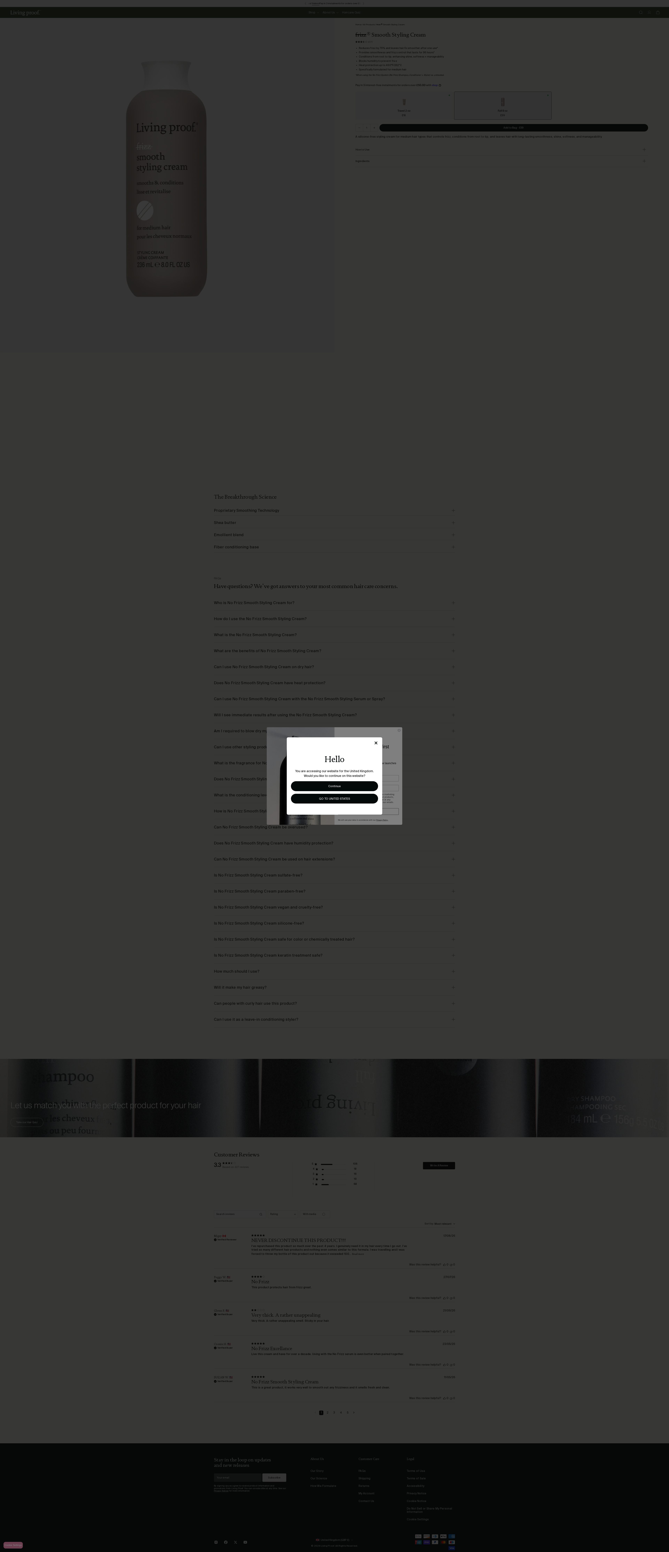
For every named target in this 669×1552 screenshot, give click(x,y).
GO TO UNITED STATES (334, 798)
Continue (334, 786)
